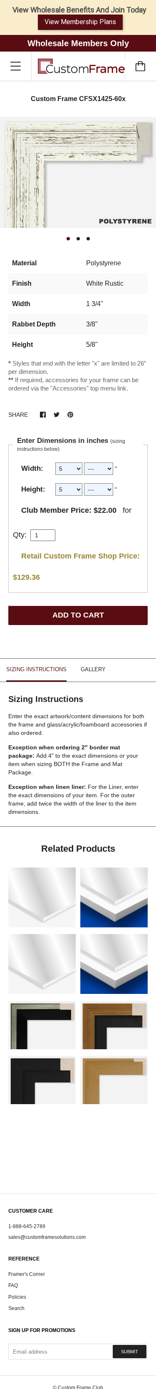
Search (16, 1308)
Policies (17, 1297)
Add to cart (78, 615)
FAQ (13, 1285)
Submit (129, 1351)
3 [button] (88, 238)
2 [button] (78, 238)
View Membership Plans (80, 22)
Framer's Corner (26, 1274)
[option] (78, 172)
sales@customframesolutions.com (47, 1237)
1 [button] (68, 238)
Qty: (20, 535)
